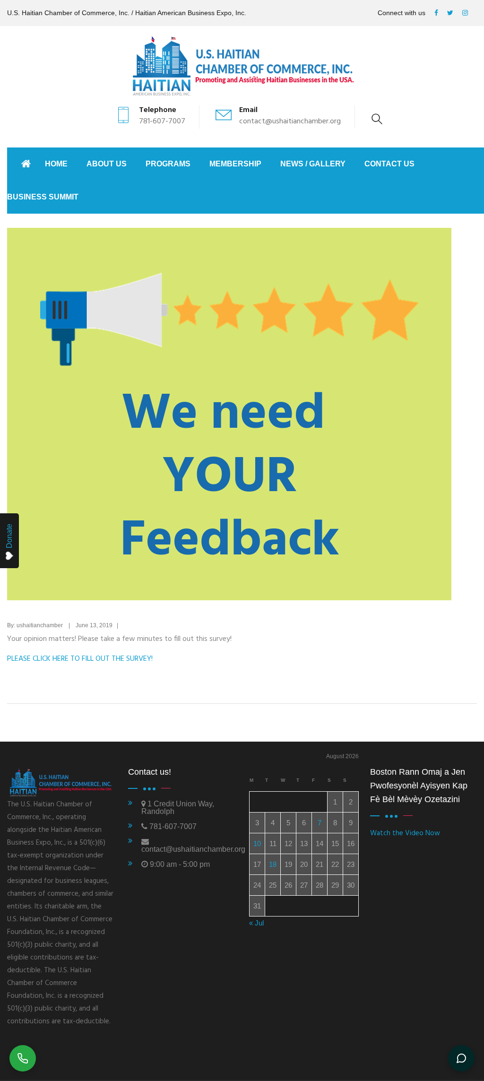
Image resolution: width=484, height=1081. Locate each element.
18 (273, 864)
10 (257, 843)
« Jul (256, 923)
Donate (9, 536)
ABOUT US (106, 164)
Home (56, 164)
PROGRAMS (168, 164)
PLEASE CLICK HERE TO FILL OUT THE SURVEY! (80, 659)
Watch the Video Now (405, 833)
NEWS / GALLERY (313, 164)
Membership (235, 164)
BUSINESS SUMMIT (42, 197)
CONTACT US (389, 164)
